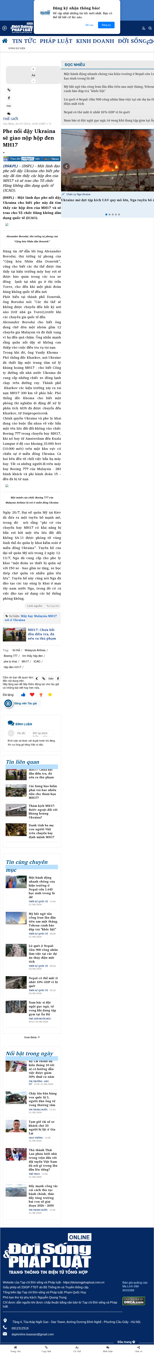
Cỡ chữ (77, 1351)
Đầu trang (125, 1342)
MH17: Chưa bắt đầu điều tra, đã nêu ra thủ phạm (42, 634)
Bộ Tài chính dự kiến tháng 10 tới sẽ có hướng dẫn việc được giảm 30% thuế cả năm (41, 1069)
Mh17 (25, 661)
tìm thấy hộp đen (32, 656)
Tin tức (24, 40)
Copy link (46, 1351)
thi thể (16, 650)
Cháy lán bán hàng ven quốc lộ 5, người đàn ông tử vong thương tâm (43, 1099)
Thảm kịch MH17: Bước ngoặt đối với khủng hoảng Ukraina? (43, 811)
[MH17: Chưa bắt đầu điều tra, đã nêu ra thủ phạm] (14, 634)
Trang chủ (15, 1351)
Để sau (89, 25)
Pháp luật (56, 40)
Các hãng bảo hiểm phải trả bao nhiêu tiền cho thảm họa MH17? (43, 792)
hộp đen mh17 (12, 667)
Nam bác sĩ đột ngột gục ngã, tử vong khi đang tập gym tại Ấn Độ (42, 1008)
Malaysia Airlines (35, 650)
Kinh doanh (95, 40)
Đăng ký (106, 25)
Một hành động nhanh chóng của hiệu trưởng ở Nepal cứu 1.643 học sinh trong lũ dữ (42, 887)
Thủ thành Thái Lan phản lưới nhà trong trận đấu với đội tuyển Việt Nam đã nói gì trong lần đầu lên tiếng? (43, 1160)
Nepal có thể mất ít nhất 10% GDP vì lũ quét (43, 982)
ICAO (37, 661)
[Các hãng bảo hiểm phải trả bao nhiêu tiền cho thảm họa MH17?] (16, 790)
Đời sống (132, 40)
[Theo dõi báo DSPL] (32, 159)
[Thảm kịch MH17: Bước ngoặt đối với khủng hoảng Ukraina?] (16, 810)
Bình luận (108, 1351)
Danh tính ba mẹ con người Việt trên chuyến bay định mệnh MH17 (41, 831)
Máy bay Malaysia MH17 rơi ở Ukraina (31, 618)
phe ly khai (10, 661)
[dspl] (5, 42)
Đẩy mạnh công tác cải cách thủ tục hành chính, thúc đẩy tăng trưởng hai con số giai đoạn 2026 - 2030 (43, 1196)
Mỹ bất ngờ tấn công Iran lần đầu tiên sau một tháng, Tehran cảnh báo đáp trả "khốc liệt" (43, 921)
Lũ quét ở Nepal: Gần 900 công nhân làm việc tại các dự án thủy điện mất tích (43, 953)
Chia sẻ (138, 1351)
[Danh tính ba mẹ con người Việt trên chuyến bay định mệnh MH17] (16, 829)
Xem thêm (30, 1037)
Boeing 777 (10, 656)
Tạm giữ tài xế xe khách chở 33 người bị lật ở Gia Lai (42, 1127)
